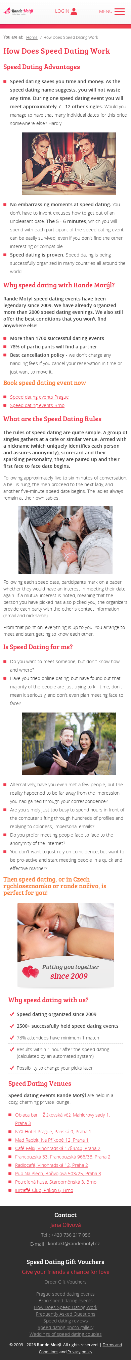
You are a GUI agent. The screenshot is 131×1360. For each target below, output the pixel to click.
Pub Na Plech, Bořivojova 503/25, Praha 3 (58, 1173)
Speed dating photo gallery (65, 1327)
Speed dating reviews (65, 1320)
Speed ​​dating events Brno (37, 405)
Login (68, 11)
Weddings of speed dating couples (66, 1334)
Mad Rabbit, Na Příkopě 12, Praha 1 (52, 1140)
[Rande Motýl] (18, 11)
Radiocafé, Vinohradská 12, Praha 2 (51, 1165)
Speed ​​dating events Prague (39, 397)
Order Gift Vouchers (65, 1282)
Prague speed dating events (65, 1294)
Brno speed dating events (66, 1300)
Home (32, 37)
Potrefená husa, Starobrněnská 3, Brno (55, 1182)
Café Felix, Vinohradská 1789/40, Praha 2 (57, 1148)
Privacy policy (80, 1351)
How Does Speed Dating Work (65, 1307)
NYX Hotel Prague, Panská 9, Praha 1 (53, 1131)
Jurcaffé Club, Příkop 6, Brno (44, 1190)
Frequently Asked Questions (65, 1314)
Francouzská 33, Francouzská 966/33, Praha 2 (63, 1156)
